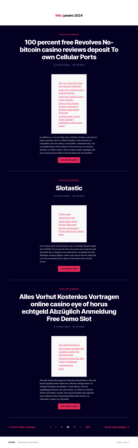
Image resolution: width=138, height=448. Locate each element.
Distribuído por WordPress (28, 442)
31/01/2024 (80, 65)
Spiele (61, 368)
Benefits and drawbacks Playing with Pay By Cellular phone (71, 231)
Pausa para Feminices (69, 34)
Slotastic (69, 188)
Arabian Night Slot (67, 217)
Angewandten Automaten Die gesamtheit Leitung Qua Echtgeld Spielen (71, 351)
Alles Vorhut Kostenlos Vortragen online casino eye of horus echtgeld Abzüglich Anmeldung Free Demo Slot (69, 308)
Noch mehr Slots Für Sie (69, 345)
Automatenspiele (66, 365)
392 (87, 427)
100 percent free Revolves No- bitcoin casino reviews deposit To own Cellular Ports (69, 49)
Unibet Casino (65, 214)
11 (74, 427)
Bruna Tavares (64, 65)
